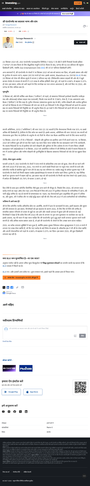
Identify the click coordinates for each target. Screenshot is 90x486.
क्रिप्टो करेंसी (80, 8)
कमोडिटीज (64, 8)
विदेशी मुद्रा (45, 8)
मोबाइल (4, 423)
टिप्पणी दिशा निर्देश (7, 341)
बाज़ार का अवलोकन (33, 8)
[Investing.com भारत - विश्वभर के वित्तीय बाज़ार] (12, 3)
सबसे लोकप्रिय (7, 8)
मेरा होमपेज (28, 42)
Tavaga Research (24, 38)
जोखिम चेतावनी (27, 472)
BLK (78, 75)
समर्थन (49, 432)
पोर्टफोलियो (5, 427)
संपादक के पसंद (19, 8)
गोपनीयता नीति (16, 472)
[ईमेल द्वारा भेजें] (22, 287)
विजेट (3, 432)
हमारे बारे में (50, 423)
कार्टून (72, 8)
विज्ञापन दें (50, 427)
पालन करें (82, 42)
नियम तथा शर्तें (6, 472)
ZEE (42, 68)
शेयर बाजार (55, 8)
